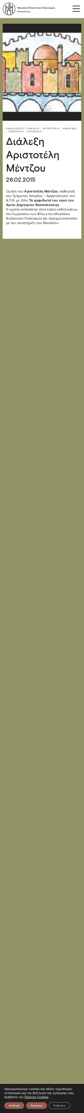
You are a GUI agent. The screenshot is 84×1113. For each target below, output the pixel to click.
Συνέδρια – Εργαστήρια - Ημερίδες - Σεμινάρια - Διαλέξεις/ (41, 130)
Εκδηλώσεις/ (15, 128)
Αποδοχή (14, 1105)
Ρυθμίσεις (59, 1105)
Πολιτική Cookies (36, 1097)
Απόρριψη (36, 1105)
